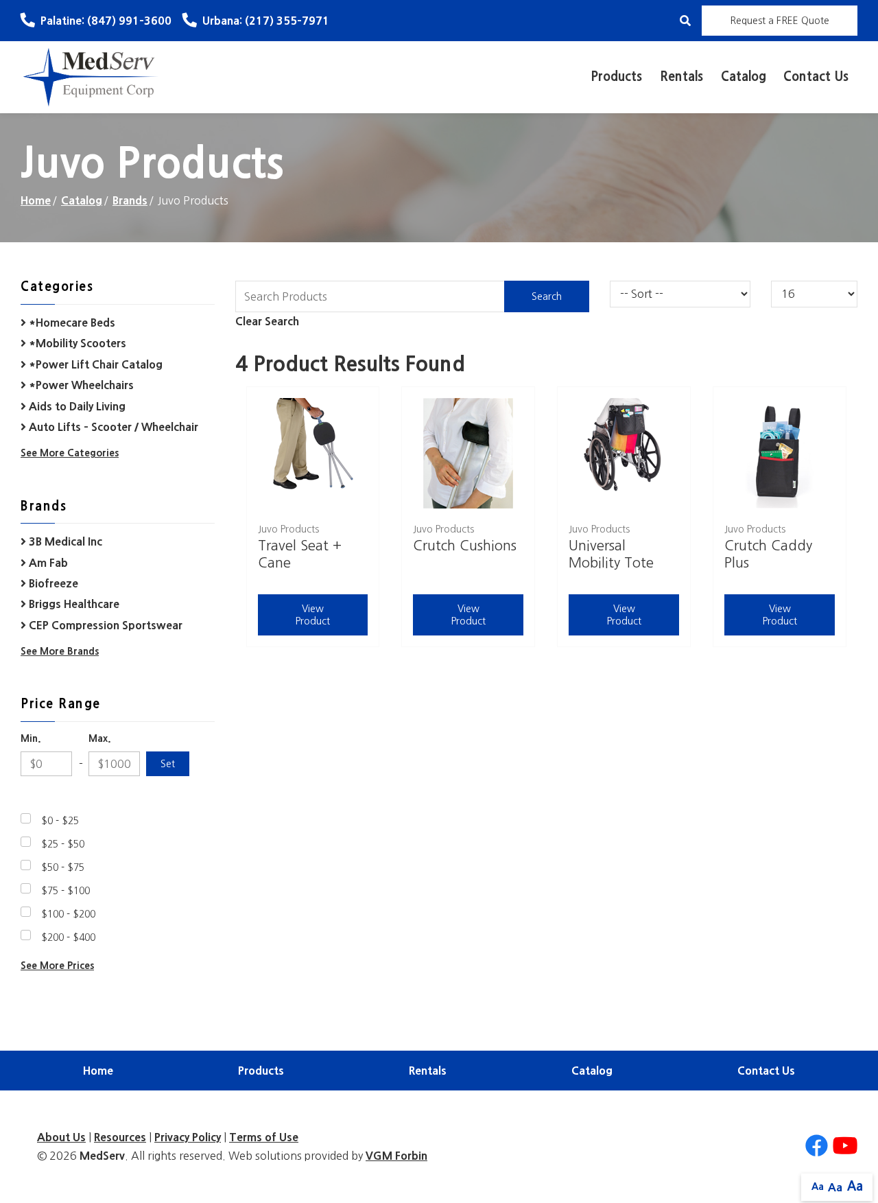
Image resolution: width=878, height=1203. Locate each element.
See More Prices (57, 965)
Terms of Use (263, 1137)
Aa (817, 1186)
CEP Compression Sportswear (104, 625)
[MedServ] (91, 76)
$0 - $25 (60, 821)
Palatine (105, 20)
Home (36, 200)
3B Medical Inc (64, 541)
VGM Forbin (396, 1155)
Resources (120, 1137)
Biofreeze (52, 583)
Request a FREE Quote (779, 20)
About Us (61, 1137)
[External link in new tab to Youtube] (845, 1146)
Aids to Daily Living (76, 406)
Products (616, 77)
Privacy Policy (187, 1137)
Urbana (265, 20)
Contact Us (816, 77)
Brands (129, 200)
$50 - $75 (62, 867)
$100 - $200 (68, 914)
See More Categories (70, 453)
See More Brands (60, 651)
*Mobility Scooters (76, 343)
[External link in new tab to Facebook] (816, 1146)
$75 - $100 (65, 891)
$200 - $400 (68, 937)
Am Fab (47, 562)
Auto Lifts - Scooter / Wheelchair (112, 426)
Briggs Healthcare (72, 603)
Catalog (743, 77)
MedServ (102, 1155)
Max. (99, 738)
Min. (31, 738)
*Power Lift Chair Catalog (94, 364)
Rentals (681, 77)
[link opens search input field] (685, 21)
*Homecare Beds (70, 322)
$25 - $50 (62, 844)
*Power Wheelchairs (80, 384)
